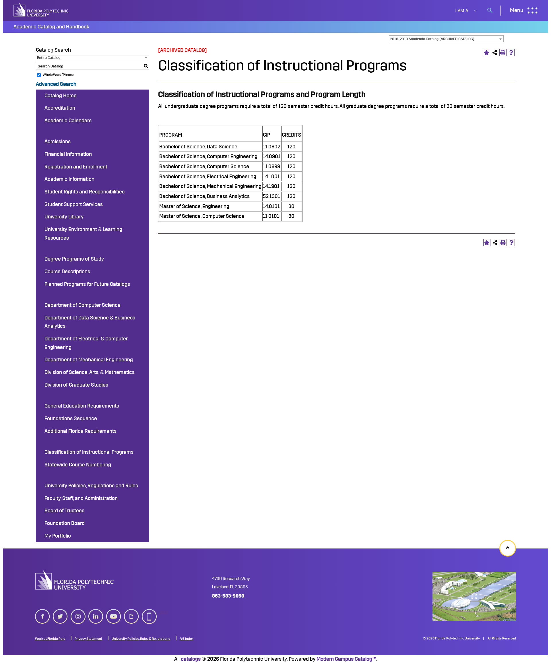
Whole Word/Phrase (58, 74)
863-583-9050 (228, 596)
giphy (130, 611)
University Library (64, 216)
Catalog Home (60, 95)
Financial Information (68, 154)
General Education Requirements (81, 405)
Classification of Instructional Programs (88, 452)
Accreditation (59, 107)
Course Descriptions (67, 271)
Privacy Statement (88, 638)
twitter (60, 611)
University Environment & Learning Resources (83, 234)
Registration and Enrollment (75, 166)
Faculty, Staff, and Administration (81, 498)
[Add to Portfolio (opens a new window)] (486, 52)
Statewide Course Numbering (77, 464)
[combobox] (446, 38)
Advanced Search (56, 84)
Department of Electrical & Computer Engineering (86, 343)
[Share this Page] (494, 52)
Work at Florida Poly (50, 638)
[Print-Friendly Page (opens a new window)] (503, 52)
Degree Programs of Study (74, 258)
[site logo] (41, 10)
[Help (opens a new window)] (511, 52)
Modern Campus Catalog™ (346, 659)
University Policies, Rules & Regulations (141, 638)
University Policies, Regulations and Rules (91, 485)
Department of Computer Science (82, 305)
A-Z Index (186, 638)
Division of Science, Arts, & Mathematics (89, 372)
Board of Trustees (64, 510)
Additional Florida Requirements (80, 431)
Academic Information (69, 179)
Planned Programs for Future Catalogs (87, 284)
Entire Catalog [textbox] (48, 57)
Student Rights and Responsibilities (84, 191)
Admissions (57, 141)
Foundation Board (64, 523)
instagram (78, 611)
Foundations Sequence (70, 418)
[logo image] (74, 580)
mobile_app (149, 611)
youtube (113, 611)
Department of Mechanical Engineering (88, 359)
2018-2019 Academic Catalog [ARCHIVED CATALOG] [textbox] (432, 39)
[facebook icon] (42, 615)
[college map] (474, 596)
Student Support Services (73, 204)
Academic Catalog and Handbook (51, 26)
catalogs (191, 659)
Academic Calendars (68, 120)
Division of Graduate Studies (76, 384)
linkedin (95, 611)
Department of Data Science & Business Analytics (89, 322)
